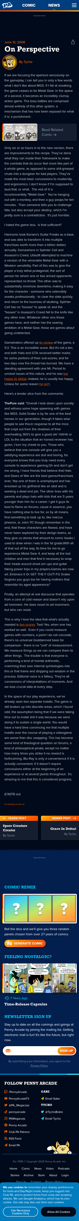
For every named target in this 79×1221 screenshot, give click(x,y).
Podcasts (63, 1168)
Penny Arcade (18, 1125)
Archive (29, 1175)
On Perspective (32, 49)
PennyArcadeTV (19, 1098)
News (38, 1168)
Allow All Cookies (58, 1212)
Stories (14, 1175)
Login (65, 1175)
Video (50, 1168)
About (53, 1175)
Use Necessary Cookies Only (20, 1211)
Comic (26, 1168)
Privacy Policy (39, 1066)
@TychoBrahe (54, 1112)
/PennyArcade (18, 1092)
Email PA (14, 1145)
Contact (36, 1182)
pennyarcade (17, 1112)
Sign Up (21, 1182)
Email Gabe (52, 1098)
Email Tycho (53, 1118)
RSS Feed (15, 1138)
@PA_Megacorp (19, 1105)
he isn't (44, 384)
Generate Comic (28, 943)
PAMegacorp (17, 1118)
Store (41, 1175)
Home (13, 1168)
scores (27, 624)
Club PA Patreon (19, 1132)
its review (46, 342)
